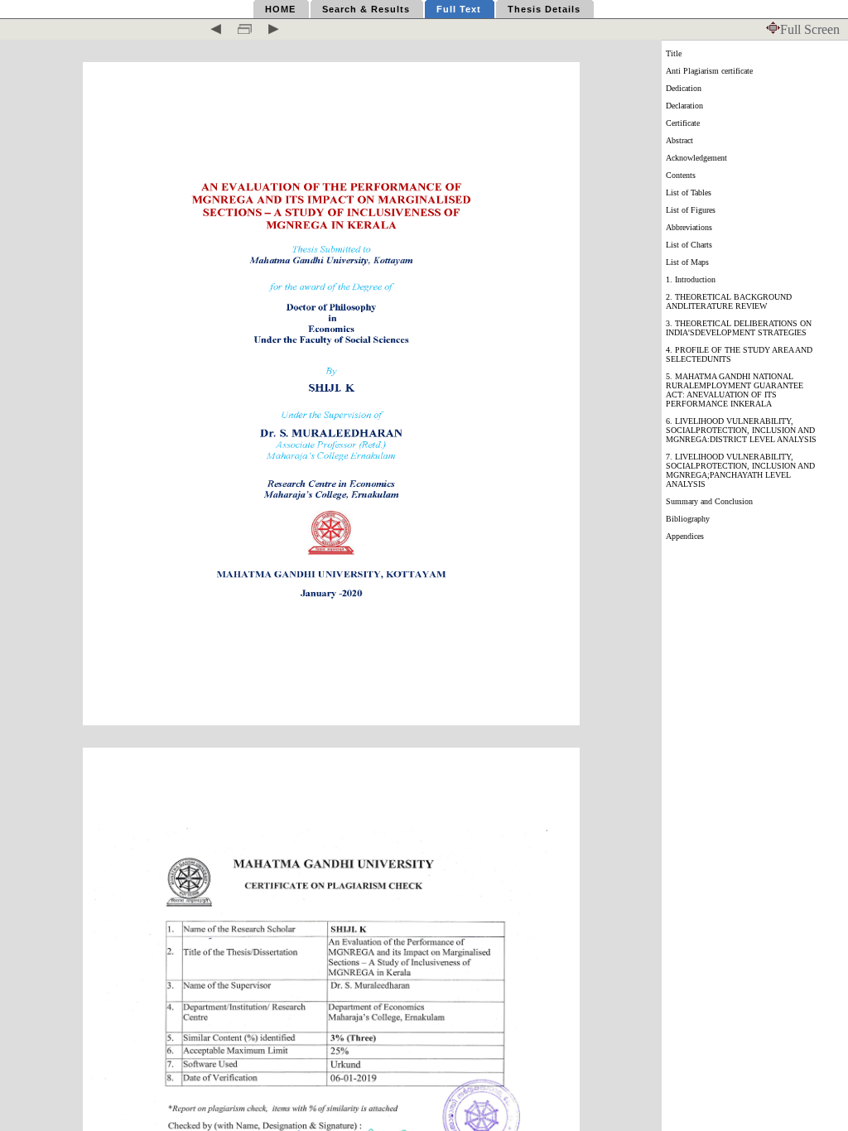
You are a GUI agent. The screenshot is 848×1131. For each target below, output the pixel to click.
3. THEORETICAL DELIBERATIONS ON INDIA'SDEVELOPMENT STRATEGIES (739, 328)
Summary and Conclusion (709, 501)
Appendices (685, 536)
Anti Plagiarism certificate (709, 70)
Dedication (683, 88)
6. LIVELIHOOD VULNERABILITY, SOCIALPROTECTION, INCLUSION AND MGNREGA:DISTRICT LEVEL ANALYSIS (741, 430)
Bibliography (688, 518)
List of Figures (691, 209)
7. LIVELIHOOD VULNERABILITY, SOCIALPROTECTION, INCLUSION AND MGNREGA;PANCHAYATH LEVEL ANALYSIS (740, 470)
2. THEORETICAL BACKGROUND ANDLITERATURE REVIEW (729, 301)
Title (674, 53)
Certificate (683, 123)
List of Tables (688, 192)
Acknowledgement (696, 157)
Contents (681, 175)
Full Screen (810, 29)
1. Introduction (691, 279)
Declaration (684, 105)
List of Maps (687, 262)
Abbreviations (689, 227)
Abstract (679, 140)
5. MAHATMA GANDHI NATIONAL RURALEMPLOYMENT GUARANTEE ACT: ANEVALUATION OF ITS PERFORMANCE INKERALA (734, 390)
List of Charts (689, 244)
